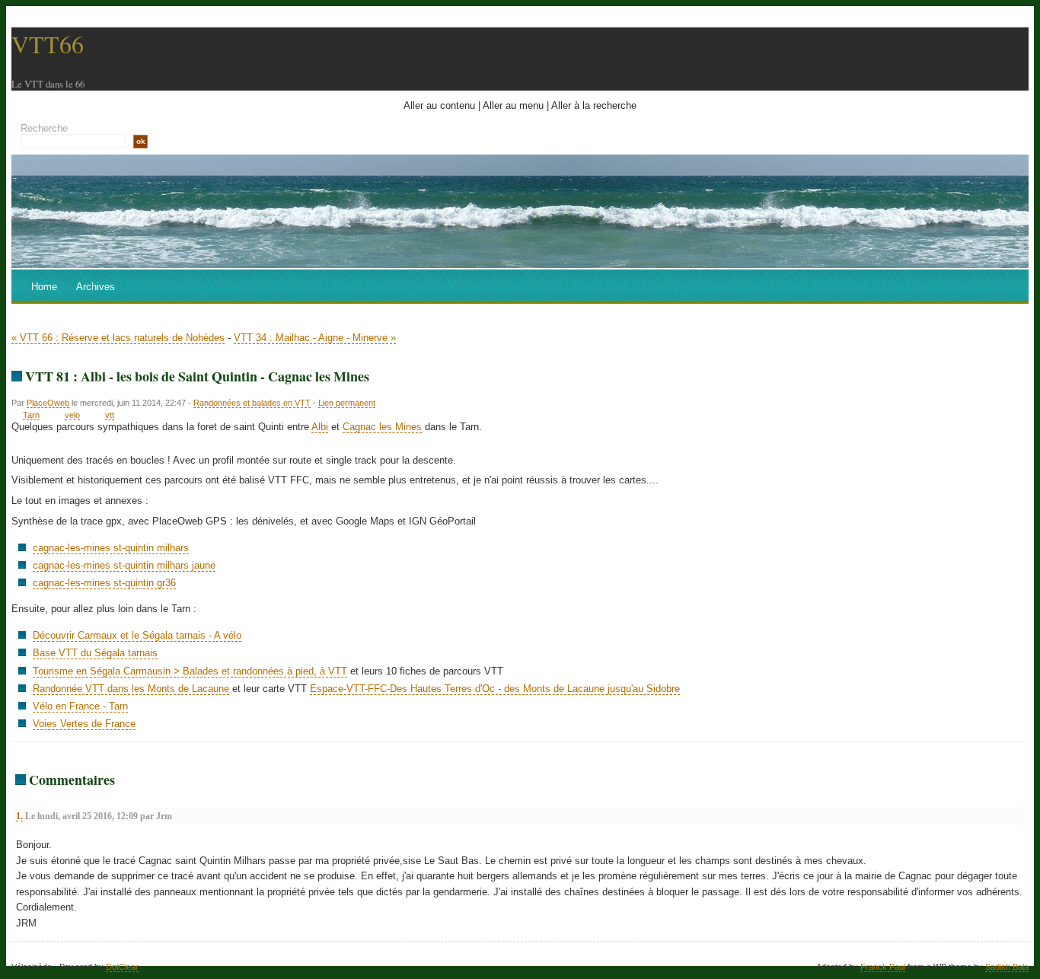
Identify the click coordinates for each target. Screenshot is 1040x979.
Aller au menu (513, 105)
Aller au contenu (439, 105)
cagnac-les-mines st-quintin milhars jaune (124, 565)
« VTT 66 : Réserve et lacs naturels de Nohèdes (118, 337)
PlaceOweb (48, 402)
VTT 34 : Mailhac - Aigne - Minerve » (315, 337)
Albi (319, 426)
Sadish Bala (1007, 966)
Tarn (31, 414)
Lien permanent (346, 402)
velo (72, 414)
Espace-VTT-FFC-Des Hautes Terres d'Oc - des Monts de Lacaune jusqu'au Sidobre (495, 688)
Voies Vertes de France (84, 723)
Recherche (44, 128)
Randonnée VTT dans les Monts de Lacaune (131, 688)
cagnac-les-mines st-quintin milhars (111, 547)
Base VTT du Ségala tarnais (95, 653)
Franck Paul (882, 966)
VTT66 (47, 43)
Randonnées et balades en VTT (252, 402)
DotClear (122, 966)
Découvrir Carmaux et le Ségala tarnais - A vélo (137, 635)
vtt (109, 414)
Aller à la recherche (593, 105)
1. (19, 816)
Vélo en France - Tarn (80, 706)
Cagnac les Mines (382, 426)
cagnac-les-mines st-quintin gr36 (104, 582)
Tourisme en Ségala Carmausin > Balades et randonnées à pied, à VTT (190, 671)
